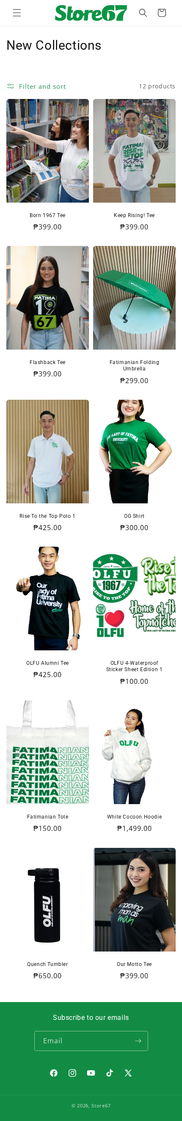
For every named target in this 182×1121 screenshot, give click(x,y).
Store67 (100, 1105)
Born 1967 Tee (48, 215)
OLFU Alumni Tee (47, 663)
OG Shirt (134, 516)
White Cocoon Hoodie (134, 817)
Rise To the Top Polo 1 (47, 516)
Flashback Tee (48, 362)
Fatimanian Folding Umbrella (135, 365)
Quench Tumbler (47, 964)
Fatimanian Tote (48, 817)
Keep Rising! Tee (134, 215)
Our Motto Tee (134, 964)
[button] (17, 12)
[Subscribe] (138, 1041)
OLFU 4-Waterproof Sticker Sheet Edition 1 (134, 666)
